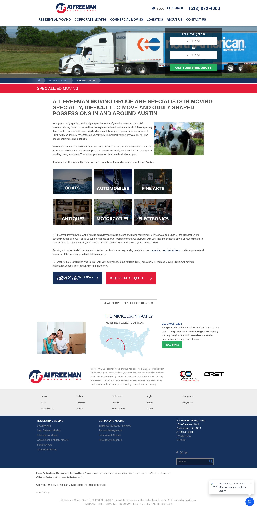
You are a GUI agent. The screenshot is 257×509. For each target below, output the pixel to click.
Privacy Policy (183, 436)
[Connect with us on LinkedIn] (185, 453)
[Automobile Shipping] (113, 196)
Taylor (150, 408)
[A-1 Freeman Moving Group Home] (76, 8)
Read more (172, 344)
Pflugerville (187, 402)
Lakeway (81, 402)
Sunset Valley (118, 408)
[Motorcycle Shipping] (113, 227)
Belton (80, 396)
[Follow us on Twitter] (181, 453)
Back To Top (43, 492)
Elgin (149, 396)
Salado (80, 408)
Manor (150, 402)
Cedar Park (117, 396)
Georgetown (188, 396)
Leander (116, 402)
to (193, 48)
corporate (155, 250)
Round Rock (47, 408)
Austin (44, 396)
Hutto (44, 402)
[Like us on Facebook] (176, 453)
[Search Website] (211, 462)
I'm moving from (193, 34)
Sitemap (180, 440)
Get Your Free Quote (193, 67)
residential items (171, 250)
